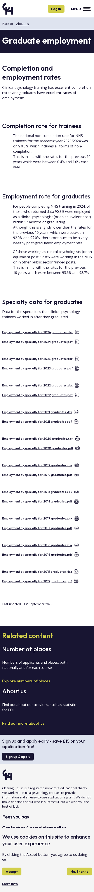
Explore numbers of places (26, 681)
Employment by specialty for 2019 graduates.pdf (37, 475)
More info (10, 884)
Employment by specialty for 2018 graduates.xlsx (37, 492)
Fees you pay (15, 817)
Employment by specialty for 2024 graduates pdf (37, 342)
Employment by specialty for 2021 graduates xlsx (37, 412)
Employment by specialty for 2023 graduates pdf (37, 368)
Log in (56, 9)
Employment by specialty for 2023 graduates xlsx (37, 359)
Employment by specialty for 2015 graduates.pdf (37, 581)
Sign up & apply (18, 756)
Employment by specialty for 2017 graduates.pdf (37, 528)
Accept (12, 871)
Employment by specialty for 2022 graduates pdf (37, 395)
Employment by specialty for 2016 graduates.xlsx (37, 545)
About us (22, 24)
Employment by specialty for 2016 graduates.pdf (37, 555)
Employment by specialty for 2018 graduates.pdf (37, 501)
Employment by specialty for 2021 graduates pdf (37, 422)
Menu (76, 9)
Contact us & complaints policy (34, 828)
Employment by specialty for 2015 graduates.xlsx (37, 572)
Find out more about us (23, 723)
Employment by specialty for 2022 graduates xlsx (37, 385)
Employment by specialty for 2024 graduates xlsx (37, 332)
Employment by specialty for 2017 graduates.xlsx (37, 518)
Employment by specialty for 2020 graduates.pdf (37, 448)
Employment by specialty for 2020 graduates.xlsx (37, 439)
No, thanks (79, 871)
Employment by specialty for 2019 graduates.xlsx (37, 465)
